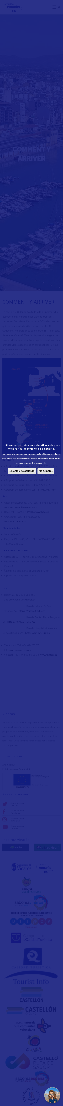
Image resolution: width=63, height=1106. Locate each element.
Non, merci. (46, 471)
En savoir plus (39, 463)
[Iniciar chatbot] (52, 1095)
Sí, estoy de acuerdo (22, 471)
